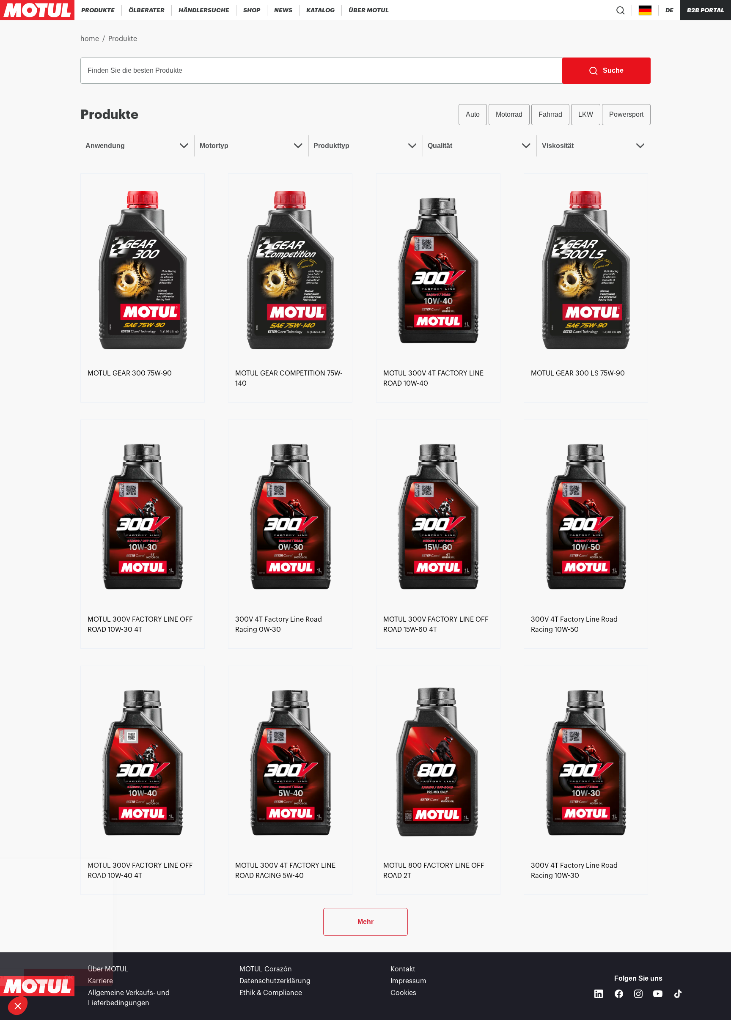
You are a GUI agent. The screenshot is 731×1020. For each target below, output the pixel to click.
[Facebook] (619, 994)
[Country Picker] (645, 10)
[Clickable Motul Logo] (37, 10)
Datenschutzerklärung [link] (275, 981)
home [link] (89, 39)
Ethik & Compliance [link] (270, 993)
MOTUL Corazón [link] (265, 969)
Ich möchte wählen (52, 977)
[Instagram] (638, 994)
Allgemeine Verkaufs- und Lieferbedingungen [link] (129, 998)
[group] (555, 114)
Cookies (403, 993)
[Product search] (621, 10)
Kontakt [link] (402, 969)
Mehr (365, 921)
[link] (251, 10)
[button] (18, 1005)
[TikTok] (678, 994)
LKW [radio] (585, 114)
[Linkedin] (599, 994)
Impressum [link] (408, 981)
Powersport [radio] (626, 114)
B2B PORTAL (705, 10)
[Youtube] (658, 994)
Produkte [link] (122, 39)
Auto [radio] (473, 114)
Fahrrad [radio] (550, 114)
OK (141, 977)
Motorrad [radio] (509, 114)
